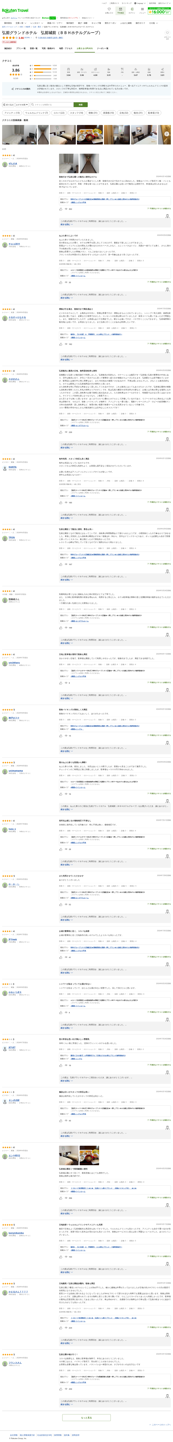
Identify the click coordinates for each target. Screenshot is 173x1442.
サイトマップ (127, 3)
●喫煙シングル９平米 (78, 843)
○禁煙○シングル (76, 1059)
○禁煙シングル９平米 (78, 202)
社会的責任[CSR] (44, 1435)
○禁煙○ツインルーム (78, 276)
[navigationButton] (166, 133)
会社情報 (14, 1435)
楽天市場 (152, 3)
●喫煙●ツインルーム (78, 787)
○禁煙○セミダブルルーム (80, 426)
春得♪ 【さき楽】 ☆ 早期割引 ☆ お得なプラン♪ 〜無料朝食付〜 (96, 334)
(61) (48, 48)
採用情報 (58, 1435)
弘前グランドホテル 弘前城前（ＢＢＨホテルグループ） (52, 32)
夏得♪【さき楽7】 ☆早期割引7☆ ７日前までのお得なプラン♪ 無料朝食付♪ (98, 1055)
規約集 (67, 1435)
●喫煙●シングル (77, 729)
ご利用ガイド (114, 3)
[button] (19, 134)
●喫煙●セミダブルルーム (80, 898)
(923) (85, 48)
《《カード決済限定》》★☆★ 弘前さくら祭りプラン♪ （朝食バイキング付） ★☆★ (104, 1188)
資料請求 (75, 1435)
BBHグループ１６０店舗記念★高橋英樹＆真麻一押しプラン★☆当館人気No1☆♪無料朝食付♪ (105, 199)
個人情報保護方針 (27, 1435)
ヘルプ (104, 3)
